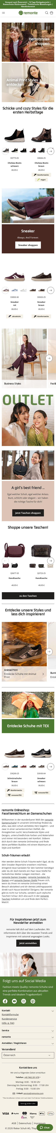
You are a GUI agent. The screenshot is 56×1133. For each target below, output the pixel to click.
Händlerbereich (28, 6)
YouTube (13, 1000)
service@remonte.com (33, 1093)
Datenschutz (25, 1123)
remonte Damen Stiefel (25, 880)
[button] (46, 12)
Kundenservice (9, 1018)
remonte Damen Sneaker (14, 877)
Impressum (40, 1123)
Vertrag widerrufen (28, 1104)
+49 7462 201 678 (31, 1077)
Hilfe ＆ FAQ (8, 1023)
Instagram (23, 1000)
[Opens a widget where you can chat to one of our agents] (44, 1128)
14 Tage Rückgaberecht (39, 2)
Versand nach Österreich (16, 2)
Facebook (4, 1000)
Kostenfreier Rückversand (14, 4)
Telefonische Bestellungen (40, 4)
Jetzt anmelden (28, 943)
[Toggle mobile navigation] (3, 13)
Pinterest (32, 1000)
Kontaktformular (10, 1014)
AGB (14, 1123)
